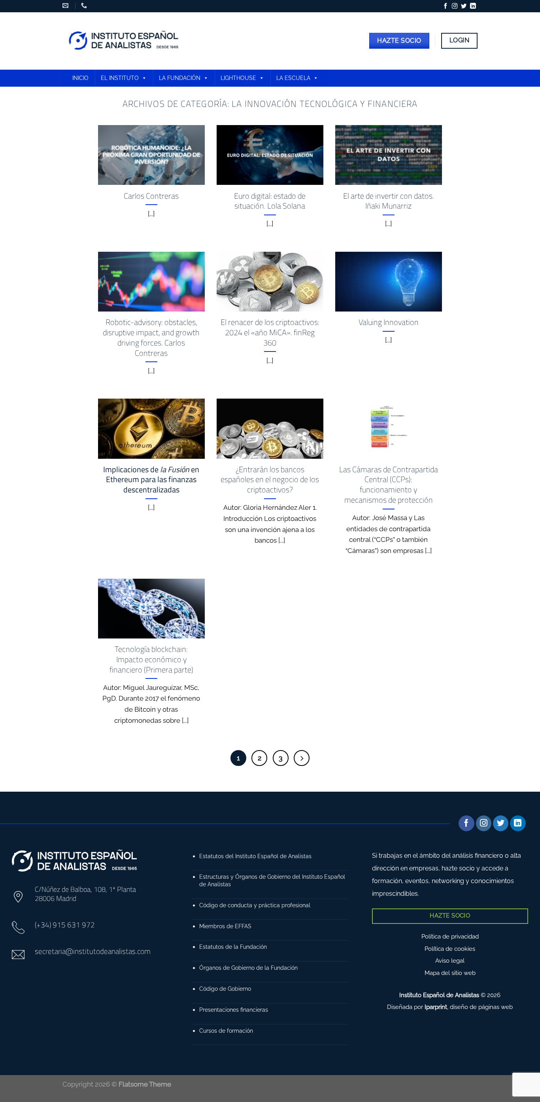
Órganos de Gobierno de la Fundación (248, 967)
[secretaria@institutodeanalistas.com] (66, 5)
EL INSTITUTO (120, 78)
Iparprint (436, 1007)
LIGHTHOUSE (238, 78)
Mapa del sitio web (450, 973)
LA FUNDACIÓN (179, 78)
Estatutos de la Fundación (233, 946)
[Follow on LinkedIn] (473, 6)
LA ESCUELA (293, 78)
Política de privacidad (450, 936)
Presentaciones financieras (233, 1009)
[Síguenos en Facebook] (445, 6)
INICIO (80, 78)
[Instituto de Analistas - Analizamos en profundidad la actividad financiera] (124, 41)
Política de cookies (450, 948)
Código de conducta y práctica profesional (254, 905)
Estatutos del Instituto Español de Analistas (255, 856)
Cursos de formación (226, 1030)
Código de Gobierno (225, 988)
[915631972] (85, 5)
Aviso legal (449, 960)
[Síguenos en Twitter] (463, 6)
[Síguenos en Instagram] (454, 6)
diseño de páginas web (481, 1007)
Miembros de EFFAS (225, 926)
